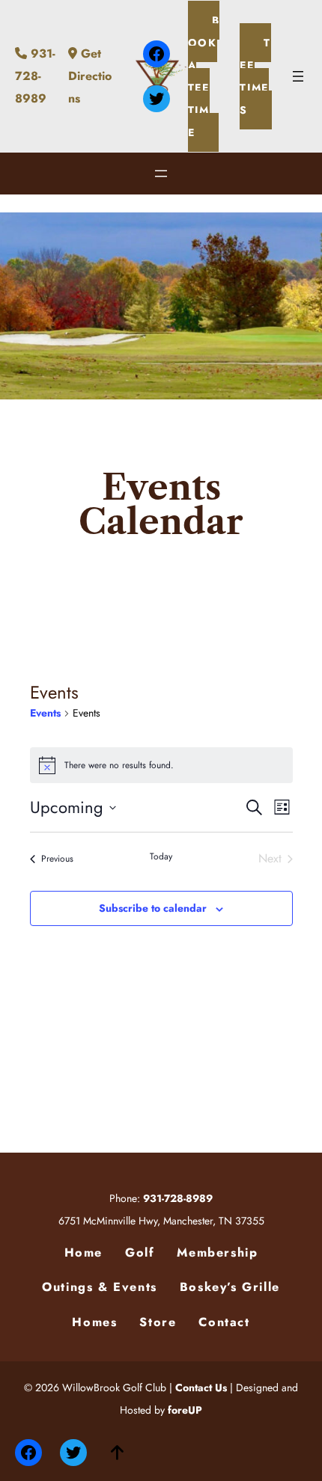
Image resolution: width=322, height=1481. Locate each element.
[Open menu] (298, 76)
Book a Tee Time (204, 76)
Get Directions (90, 76)
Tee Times (255, 76)
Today (161, 856)
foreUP (185, 1409)
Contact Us (201, 1387)
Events (45, 713)
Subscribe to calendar (153, 908)
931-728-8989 (35, 76)
